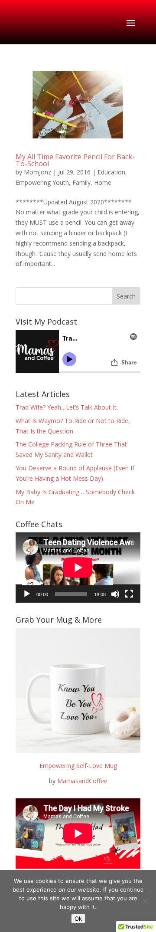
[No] (145, 901)
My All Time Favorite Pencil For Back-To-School (75, 160)
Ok (78, 918)
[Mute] (115, 594)
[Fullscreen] (129, 594)
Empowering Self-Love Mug (78, 765)
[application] (78, 567)
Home (102, 182)
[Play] (27, 594)
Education (111, 172)
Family (81, 182)
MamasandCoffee (82, 781)
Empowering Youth (42, 182)
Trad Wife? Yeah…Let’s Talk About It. (67, 407)
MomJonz (37, 172)
